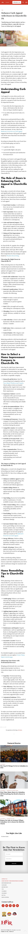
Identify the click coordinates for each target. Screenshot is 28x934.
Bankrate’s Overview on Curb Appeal (11, 131)
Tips (2, 10)
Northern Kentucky (6, 882)
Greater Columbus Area (12, 790)
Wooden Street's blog (13, 256)
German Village (10, 818)
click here (20, 730)
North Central (5, 897)
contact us (4, 878)
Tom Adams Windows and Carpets (13, 383)
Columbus (2, 764)
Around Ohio (5, 887)
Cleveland (4, 884)
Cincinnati (4, 893)
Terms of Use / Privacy (7, 931)
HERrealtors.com (16, 2)
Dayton (3, 895)
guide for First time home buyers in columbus (12, 880)
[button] (26, 2)
